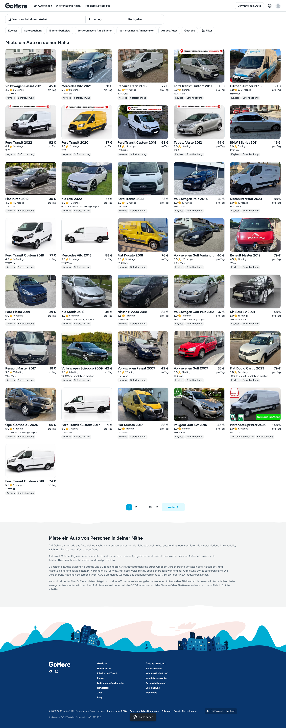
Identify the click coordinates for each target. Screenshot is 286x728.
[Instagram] (57, 671)
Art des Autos (169, 30)
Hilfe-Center (104, 668)
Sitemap (166, 711)
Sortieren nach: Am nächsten (136, 30)
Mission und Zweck (107, 673)
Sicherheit (151, 692)
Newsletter (103, 687)
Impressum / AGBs (117, 711)
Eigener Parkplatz (60, 30)
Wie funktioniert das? (68, 5)
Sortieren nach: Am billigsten (94, 30)
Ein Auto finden (43, 5)
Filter (209, 30)
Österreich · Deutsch (223, 711)
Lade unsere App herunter (110, 683)
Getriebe (189, 30)
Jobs (99, 692)
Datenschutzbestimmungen (144, 711)
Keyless (12, 30)
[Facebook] (51, 671)
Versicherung (153, 687)
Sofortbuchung (33, 30)
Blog (99, 697)
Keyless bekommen (156, 683)
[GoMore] (16, 6)
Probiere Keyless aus (97, 5)
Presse (100, 678)
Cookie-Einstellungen (185, 711)
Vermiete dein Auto (249, 5)
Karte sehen (146, 717)
